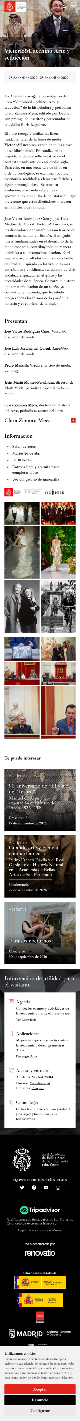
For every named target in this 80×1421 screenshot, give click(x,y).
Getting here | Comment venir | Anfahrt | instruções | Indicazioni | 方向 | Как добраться (43, 1114)
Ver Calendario (26, 1020)
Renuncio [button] (40, 1399)
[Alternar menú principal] (73, 7)
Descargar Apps (26, 1056)
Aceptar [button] (40, 1389)
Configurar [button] (40, 1410)
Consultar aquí (40, 1083)
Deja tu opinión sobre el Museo (40, 1230)
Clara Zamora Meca (27, 420)
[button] (65, 7)
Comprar (38, 1088)
